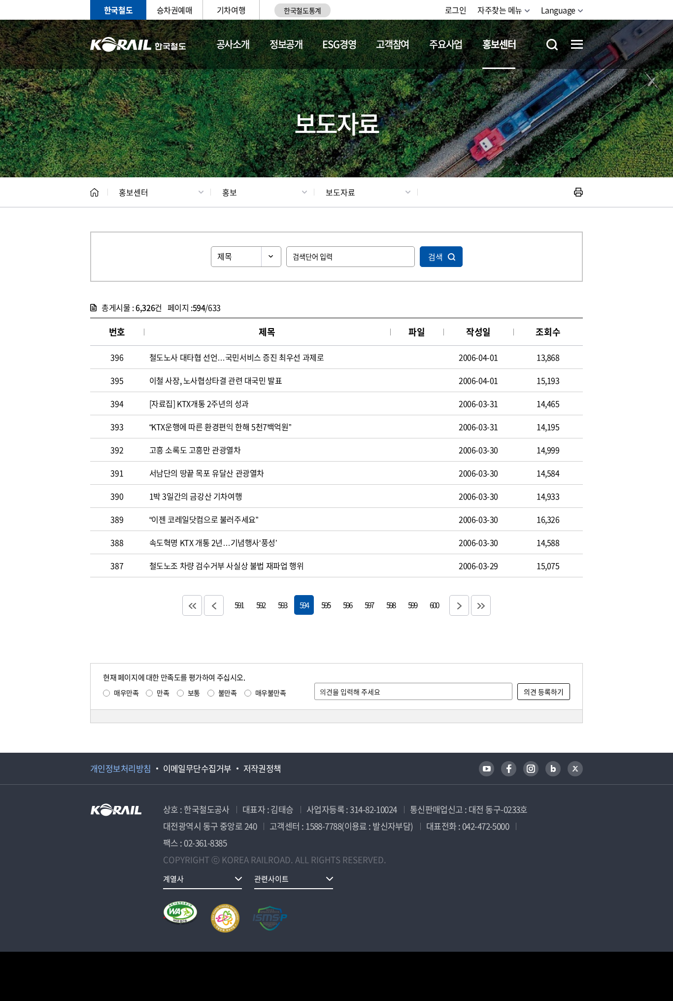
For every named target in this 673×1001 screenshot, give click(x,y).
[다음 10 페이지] (459, 605)
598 (390, 604)
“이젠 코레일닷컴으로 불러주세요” (203, 519)
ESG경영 (339, 44)
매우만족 (126, 693)
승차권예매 (175, 10)
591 (239, 604)
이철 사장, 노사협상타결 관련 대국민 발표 (215, 380)
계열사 (173, 878)
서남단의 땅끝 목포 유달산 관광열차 (206, 473)
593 (282, 604)
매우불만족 (270, 693)
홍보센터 (498, 44)
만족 (163, 693)
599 (412, 604)
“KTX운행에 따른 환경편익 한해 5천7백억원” (220, 427)
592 (260, 604)
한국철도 (118, 10)
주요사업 (445, 44)
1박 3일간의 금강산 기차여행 (195, 496)
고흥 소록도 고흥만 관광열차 (195, 450)
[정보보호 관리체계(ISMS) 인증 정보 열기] (270, 918)
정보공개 (286, 44)
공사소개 (232, 44)
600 (434, 604)
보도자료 (340, 192)
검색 (435, 257)
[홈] (94, 192)
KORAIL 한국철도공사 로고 (138, 44)
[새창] (486, 768)
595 (325, 604)
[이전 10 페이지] (214, 605)
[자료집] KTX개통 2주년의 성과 (199, 403)
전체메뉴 (577, 44)
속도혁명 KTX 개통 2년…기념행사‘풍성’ (213, 542)
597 (369, 604)
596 (347, 604)
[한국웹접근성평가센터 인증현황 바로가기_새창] (180, 918)
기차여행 (231, 10)
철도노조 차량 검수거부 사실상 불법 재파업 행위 (226, 565)
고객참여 (392, 44)
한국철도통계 (302, 10)
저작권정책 (262, 768)
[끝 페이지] (481, 605)
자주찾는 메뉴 (499, 10)
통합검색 (552, 44)
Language (558, 10)
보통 (194, 693)
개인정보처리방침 (120, 768)
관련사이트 (271, 878)
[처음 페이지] (192, 605)
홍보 (229, 192)
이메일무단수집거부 (197, 768)
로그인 (456, 10)
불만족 (227, 693)
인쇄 (578, 192)
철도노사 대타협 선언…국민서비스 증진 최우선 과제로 (236, 357)
